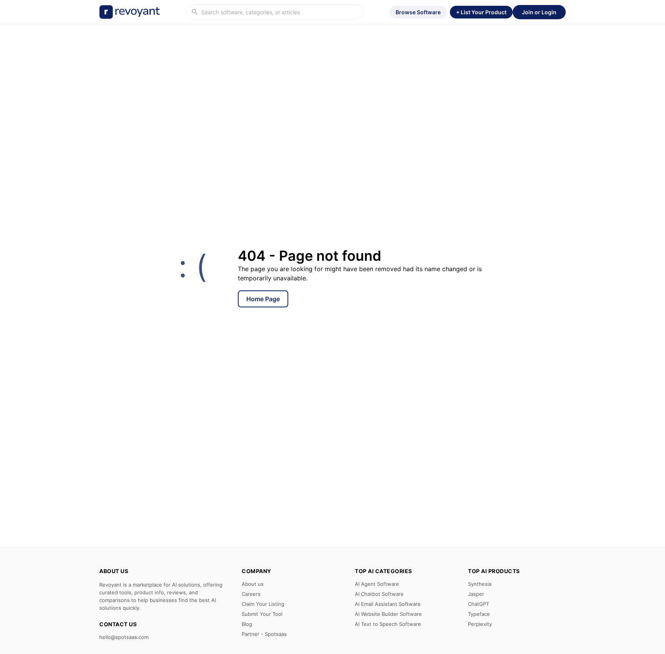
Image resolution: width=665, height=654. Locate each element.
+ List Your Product (481, 12)
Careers (251, 594)
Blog (247, 624)
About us (253, 584)
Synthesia (479, 584)
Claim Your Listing (263, 604)
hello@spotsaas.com (124, 637)
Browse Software (418, 12)
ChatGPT (478, 604)
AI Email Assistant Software (388, 604)
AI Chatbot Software (379, 594)
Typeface (479, 614)
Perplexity (480, 624)
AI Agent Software (377, 584)
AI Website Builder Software (388, 614)
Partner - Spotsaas (264, 634)
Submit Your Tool (262, 614)
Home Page (263, 299)
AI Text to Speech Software (388, 624)
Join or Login (539, 12)
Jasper (476, 594)
